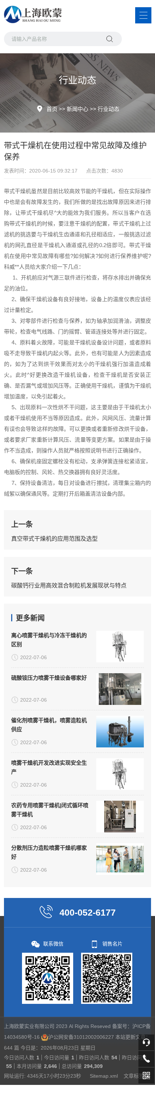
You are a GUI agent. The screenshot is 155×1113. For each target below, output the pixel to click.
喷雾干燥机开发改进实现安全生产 (49, 767)
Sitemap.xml (104, 1076)
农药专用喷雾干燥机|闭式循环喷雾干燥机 (49, 809)
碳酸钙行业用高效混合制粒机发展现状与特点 (69, 585)
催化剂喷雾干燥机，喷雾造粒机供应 (49, 724)
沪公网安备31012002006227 (81, 1037)
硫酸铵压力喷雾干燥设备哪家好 (49, 678)
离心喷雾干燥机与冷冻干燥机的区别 (49, 639)
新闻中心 (77, 109)
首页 (51, 109)
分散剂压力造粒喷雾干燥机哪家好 (49, 852)
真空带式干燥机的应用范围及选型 (54, 539)
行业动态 (108, 109)
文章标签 (134, 1076)
